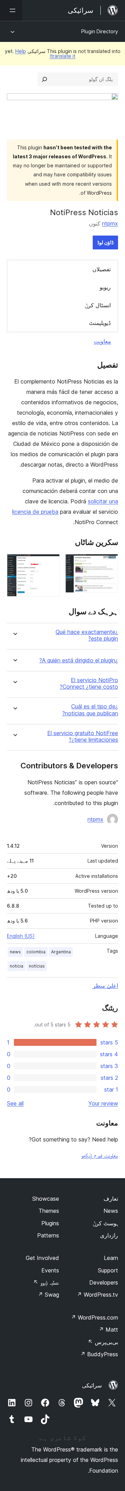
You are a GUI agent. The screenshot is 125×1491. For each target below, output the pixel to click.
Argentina (61, 951)
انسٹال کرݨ (98, 305)
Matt (108, 1329)
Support (108, 1270)
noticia (16, 966)
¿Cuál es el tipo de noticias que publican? (90, 709)
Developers (103, 1282)
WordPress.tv (97, 1294)
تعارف (110, 1198)
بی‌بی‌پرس (103, 1342)
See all (15, 1103)
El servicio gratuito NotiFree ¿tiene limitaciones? (82, 736)
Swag (48, 1294)
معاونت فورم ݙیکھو (99, 1155)
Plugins (50, 1223)
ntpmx (110, 223)
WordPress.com (94, 1317)
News (110, 1210)
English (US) (21, 936)
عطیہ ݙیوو (46, 1282)
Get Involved (42, 1257)
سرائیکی (92, 1385)
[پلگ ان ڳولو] (44, 79)
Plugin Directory (99, 31)
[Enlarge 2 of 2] (50, 563)
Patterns (48, 1235)
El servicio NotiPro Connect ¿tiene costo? (89, 683)
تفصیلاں (101, 269)
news (15, 951)
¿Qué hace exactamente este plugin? (87, 635)
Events (50, 1270)
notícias (37, 966)
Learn (111, 1257)
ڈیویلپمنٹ (100, 322)
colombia (35, 951)
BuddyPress (99, 1354)
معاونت (102, 341)
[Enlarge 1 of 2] (108, 563)
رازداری (109, 1235)
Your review (103, 1103)
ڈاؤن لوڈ (105, 242)
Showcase (45, 1198)
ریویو (105, 287)
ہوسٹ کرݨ (105, 1223)
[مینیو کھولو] (11, 10)
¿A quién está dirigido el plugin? (78, 660)
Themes (49, 1210)
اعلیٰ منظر (105, 985)
